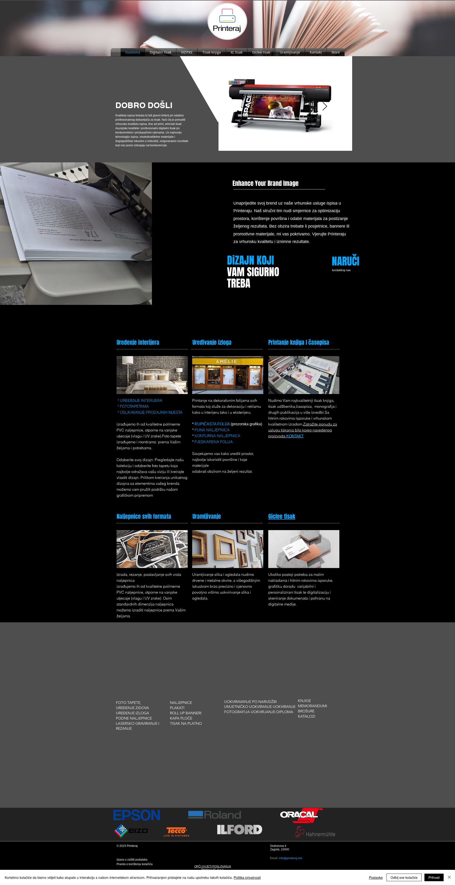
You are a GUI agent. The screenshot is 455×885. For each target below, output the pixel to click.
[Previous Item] (237, 106)
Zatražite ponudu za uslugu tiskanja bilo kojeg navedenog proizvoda (302, 430)
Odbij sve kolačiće (404, 877)
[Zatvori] (449, 877)
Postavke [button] (376, 877)
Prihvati (434, 877)
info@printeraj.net (290, 858)
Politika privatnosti (247, 877)
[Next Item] (325, 106)
